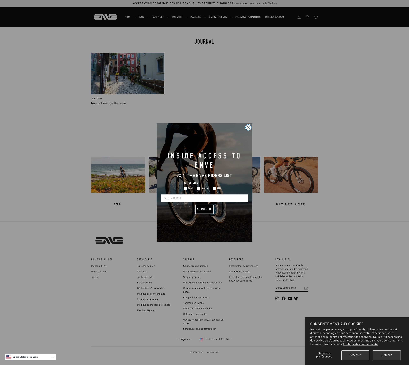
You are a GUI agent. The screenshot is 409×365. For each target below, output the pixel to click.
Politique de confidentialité (360, 344)
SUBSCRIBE (204, 209)
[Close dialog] (248, 127)
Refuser (387, 355)
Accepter (355, 355)
